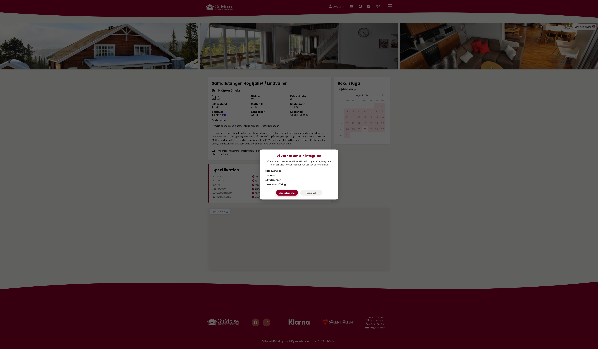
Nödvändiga (274, 170)
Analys (271, 175)
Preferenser (274, 180)
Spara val (311, 193)
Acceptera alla (286, 193)
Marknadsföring (276, 184)
